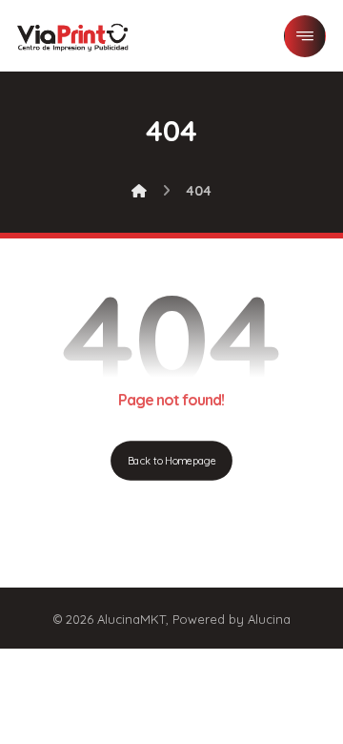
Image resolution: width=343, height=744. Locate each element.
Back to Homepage (171, 460)
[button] (305, 36)
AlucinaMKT (131, 619)
